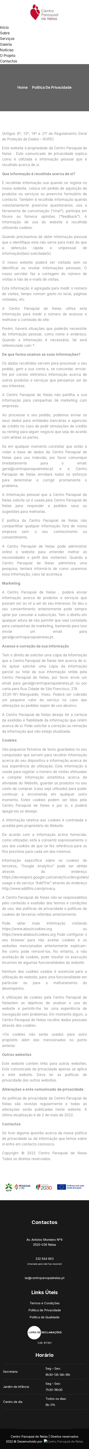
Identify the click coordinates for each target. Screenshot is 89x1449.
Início (4, 27)
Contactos (8, 61)
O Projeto (7, 56)
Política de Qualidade (44, 1317)
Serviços (7, 39)
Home (22, 87)
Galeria (6, 44)
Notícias (7, 50)
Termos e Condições (45, 1303)
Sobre (5, 33)
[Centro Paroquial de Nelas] (44, 12)
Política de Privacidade (44, 1310)
